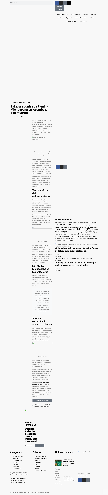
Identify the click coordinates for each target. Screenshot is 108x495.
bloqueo (91, 227)
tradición (58, 240)
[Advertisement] (72, 125)
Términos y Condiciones (19, 478)
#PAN (82, 222)
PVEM (79, 236)
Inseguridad (84, 232)
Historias (92, 18)
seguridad (71, 238)
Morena (83, 234)
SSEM (79, 238)
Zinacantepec (71, 240)
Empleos (37, 468)
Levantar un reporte (18, 480)
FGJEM (63, 232)
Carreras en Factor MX (19, 482)
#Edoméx (63, 222)
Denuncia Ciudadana (80, 18)
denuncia (73, 229)
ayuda (86, 227)
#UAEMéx (74, 225)
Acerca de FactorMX (40, 456)
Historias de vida (17, 460)
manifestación (66, 234)
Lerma (57, 234)
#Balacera (58, 222)
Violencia (64, 240)
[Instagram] (61, 3)
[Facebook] (57, 3)
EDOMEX (93, 14)
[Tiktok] (65, 3)
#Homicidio (70, 222)
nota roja (90, 234)
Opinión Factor (83, 21)
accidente (81, 225)
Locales (85, 14)
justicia (93, 232)
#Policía (87, 222)
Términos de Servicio (41, 458)
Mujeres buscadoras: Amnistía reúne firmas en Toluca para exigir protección (76, 249)
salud (84, 236)
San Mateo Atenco (91, 236)
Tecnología (16, 466)
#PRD (93, 222)
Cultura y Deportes (71, 21)
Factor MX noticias (62, 14)
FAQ (36, 464)
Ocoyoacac (58, 236)
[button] (21, 120)
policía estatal (66, 236)
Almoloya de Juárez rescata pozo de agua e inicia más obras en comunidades (76, 263)
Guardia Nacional (73, 232)
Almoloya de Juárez (76, 227)
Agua (87, 225)
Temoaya (85, 238)
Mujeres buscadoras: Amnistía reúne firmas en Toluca (69, 463)
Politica (73, 236)
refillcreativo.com (82, 475)
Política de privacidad (41, 470)
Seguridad (69, 18)
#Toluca (64, 224)
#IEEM (77, 222)
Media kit (37, 466)
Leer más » (58, 256)
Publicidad (38, 462)
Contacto (37, 460)
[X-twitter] (69, 3)
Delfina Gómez (63, 229)
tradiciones (92, 238)
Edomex (84, 229)
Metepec (75, 234)
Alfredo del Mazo (64, 227)
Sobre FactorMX (75, 14)
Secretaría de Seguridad (60, 238)
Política (61, 18)
